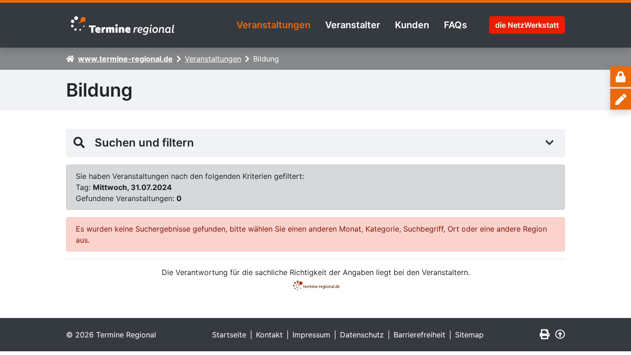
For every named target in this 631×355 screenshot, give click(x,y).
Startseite (229, 334)
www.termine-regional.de (125, 58)
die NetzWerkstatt (527, 25)
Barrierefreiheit (419, 334)
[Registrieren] (620, 99)
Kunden (412, 25)
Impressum (311, 334)
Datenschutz (362, 334)
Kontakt (269, 334)
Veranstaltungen (273, 25)
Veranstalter (352, 25)
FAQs (455, 25)
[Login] (620, 76)
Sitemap (469, 334)
